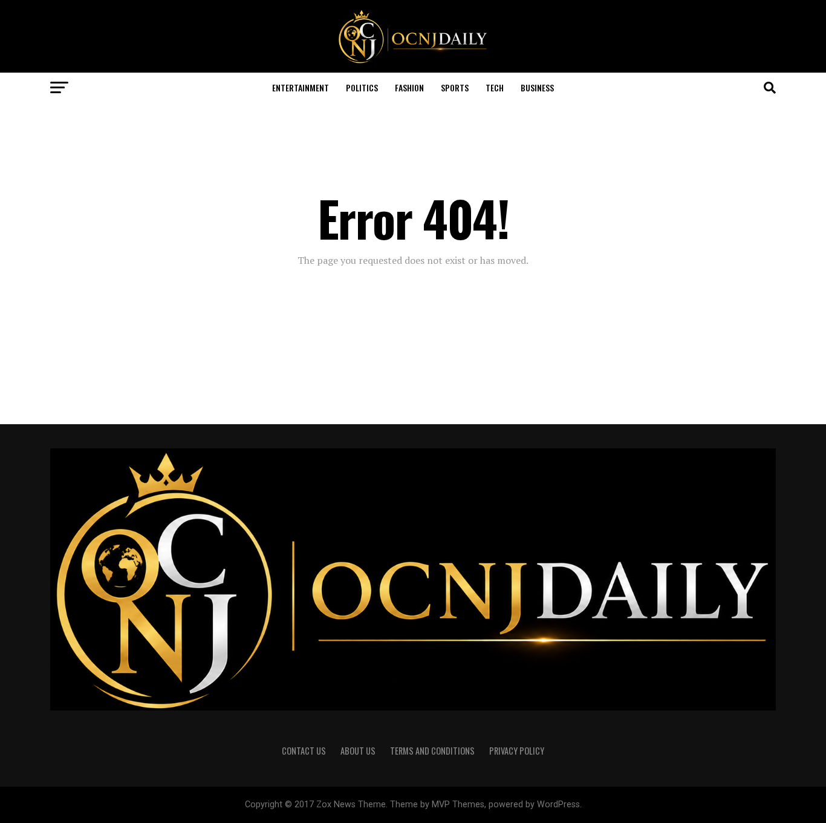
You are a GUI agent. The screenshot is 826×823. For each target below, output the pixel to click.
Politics (362, 87)
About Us (358, 750)
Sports (455, 87)
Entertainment (300, 87)
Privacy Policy (516, 750)
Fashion (409, 87)
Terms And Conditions (432, 750)
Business (537, 87)
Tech (495, 87)
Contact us (304, 750)
